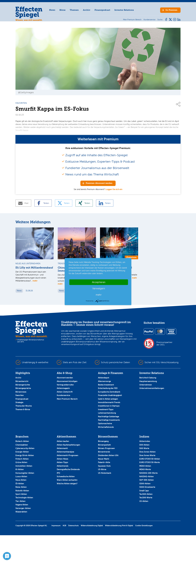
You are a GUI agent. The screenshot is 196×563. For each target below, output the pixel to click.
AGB (64, 526)
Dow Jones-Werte (147, 455)
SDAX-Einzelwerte (147, 487)
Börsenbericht (21, 381)
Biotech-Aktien (22, 441)
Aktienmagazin (63, 388)
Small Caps (144, 491)
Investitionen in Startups (108, 406)
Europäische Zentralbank (109, 392)
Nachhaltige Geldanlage (108, 416)
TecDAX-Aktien (146, 494)
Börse (62, 10)
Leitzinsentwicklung (107, 413)
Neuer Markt (103, 459)
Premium (171, 10)
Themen (74, 10)
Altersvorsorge (104, 381)
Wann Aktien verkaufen (67, 480)
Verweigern (98, 288)
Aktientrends (62, 466)
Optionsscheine (105, 423)
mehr (35, 281)
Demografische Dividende (68, 469)
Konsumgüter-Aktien (24, 473)
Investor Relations (124, 10)
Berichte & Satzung (147, 378)
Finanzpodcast (102, 10)
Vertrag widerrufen (65, 385)
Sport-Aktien (21, 494)
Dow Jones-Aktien (147, 452)
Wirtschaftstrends (106, 427)
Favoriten (19, 395)
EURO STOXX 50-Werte (149, 462)
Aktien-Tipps (62, 462)
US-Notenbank (104, 473)
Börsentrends (104, 452)
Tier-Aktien (20, 501)
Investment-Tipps (105, 409)
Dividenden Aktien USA (108, 455)
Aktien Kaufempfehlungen (68, 445)
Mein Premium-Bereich (67, 399)
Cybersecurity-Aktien (24, 448)
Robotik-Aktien (22, 491)
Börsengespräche (23, 388)
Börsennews (20, 392)
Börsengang (103, 441)
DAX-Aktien (144, 445)
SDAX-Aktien (145, 483)
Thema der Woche (23, 406)
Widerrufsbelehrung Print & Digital (119, 526)
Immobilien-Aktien (23, 466)
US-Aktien (143, 501)
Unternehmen (145, 385)
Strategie (19, 402)
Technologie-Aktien (24, 498)
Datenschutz (73, 526)
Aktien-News (62, 459)
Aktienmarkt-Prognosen (67, 455)
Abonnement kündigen (67, 381)
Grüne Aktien (21, 462)
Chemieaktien (21, 445)
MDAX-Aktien (145, 466)
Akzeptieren (98, 282)
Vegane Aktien (21, 505)
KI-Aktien (19, 469)
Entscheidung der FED (107, 388)
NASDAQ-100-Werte (148, 473)
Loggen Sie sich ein (113, 189)
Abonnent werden (65, 378)
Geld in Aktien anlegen (108, 399)
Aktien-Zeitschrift (65, 392)
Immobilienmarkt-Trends (109, 402)
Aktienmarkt (62, 448)
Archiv (86, 10)
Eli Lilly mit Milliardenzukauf (34, 267)
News (52, 10)
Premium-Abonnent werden (99, 183)
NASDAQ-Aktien (146, 476)
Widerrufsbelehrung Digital (92, 526)
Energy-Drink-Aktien (24, 455)
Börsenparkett (104, 445)
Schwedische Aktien (66, 476)
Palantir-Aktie (104, 462)
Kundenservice (63, 395)
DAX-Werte (144, 448)
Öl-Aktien (19, 483)
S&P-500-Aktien (146, 480)
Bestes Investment (106, 385)
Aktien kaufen (63, 441)
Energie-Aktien (22, 452)
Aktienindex (144, 441)
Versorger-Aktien (23, 508)
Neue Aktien (20, 480)
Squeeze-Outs (104, 466)
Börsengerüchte (22, 385)
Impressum (56, 526)
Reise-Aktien (21, 487)
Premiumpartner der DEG (164, 343)
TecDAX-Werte (145, 498)
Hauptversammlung (148, 381)
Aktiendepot (103, 378)
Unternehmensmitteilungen (151, 388)
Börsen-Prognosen (106, 448)
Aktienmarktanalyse (65, 452)
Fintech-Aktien (22, 459)
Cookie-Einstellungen (144, 526)
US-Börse (102, 469)
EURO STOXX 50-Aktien (149, 459)
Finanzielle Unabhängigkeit (110, 395)
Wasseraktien (21, 512)
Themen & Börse (22, 409)
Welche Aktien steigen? (67, 483)
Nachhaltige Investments (109, 420)
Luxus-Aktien (21, 476)
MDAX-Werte (145, 469)
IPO (58, 473)
